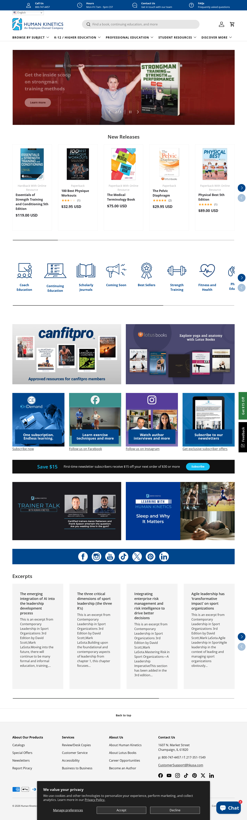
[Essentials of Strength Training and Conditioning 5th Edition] (32, 164)
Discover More (214, 37)
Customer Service (75, 753)
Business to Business (77, 768)
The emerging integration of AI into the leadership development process (37, 603)
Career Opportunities (124, 760)
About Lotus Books (122, 753)
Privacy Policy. (95, 800)
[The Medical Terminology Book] (123, 164)
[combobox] (141, 24)
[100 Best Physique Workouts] (77, 164)
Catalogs (18, 745)
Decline (175, 810)
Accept (121, 810)
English (21, 12)
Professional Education (127, 37)
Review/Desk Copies (76, 745)
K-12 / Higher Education (75, 37)
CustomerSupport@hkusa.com (180, 765)
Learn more (38, 102)
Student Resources (175, 37)
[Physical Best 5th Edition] (214, 164)
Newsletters (21, 760)
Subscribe (197, 466)
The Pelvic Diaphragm (161, 193)
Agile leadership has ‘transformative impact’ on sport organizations (208, 601)
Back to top (123, 715)
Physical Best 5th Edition (211, 197)
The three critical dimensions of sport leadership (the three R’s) (94, 601)
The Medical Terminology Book (121, 197)
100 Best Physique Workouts (75, 193)
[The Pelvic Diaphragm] (169, 164)
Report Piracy (22, 768)
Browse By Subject (28, 37)
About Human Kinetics (125, 745)
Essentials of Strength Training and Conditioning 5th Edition (32, 202)
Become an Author (122, 768)
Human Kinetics (29, 805)
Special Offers (22, 753)
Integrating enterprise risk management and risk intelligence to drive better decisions (149, 605)
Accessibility (71, 760)
